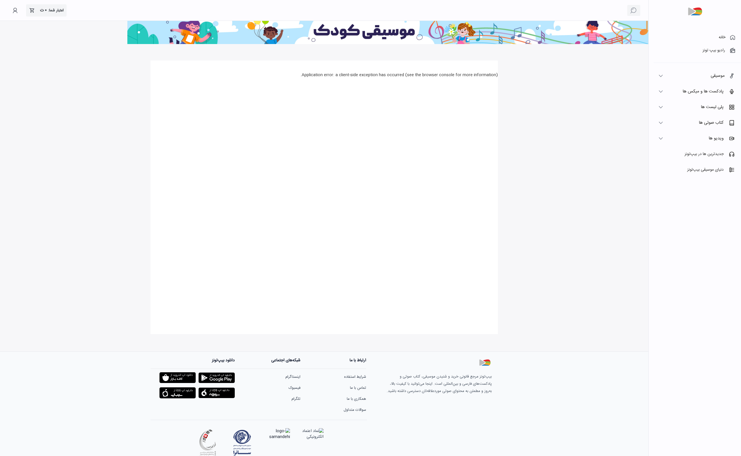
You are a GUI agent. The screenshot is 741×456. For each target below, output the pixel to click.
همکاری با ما (356, 399)
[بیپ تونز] (695, 11)
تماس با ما (358, 388)
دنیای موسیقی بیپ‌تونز (705, 169)
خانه (722, 37)
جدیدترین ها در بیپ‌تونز (704, 154)
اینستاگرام (292, 377)
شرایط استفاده (355, 377)
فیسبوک (294, 388)
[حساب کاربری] (15, 10)
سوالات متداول (355, 410)
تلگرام (295, 399)
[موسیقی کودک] (387, 43)
